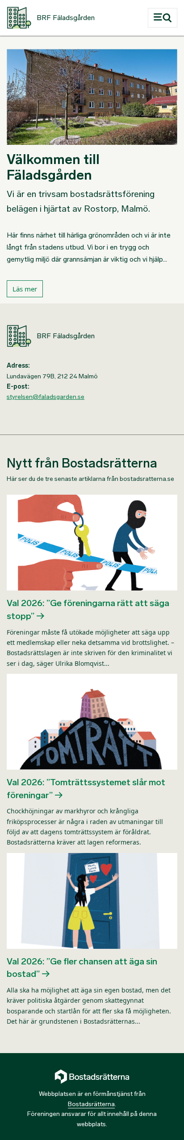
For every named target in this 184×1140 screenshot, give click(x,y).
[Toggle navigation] (162, 18)
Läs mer (25, 288)
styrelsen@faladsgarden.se (45, 397)
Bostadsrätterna (91, 1104)
